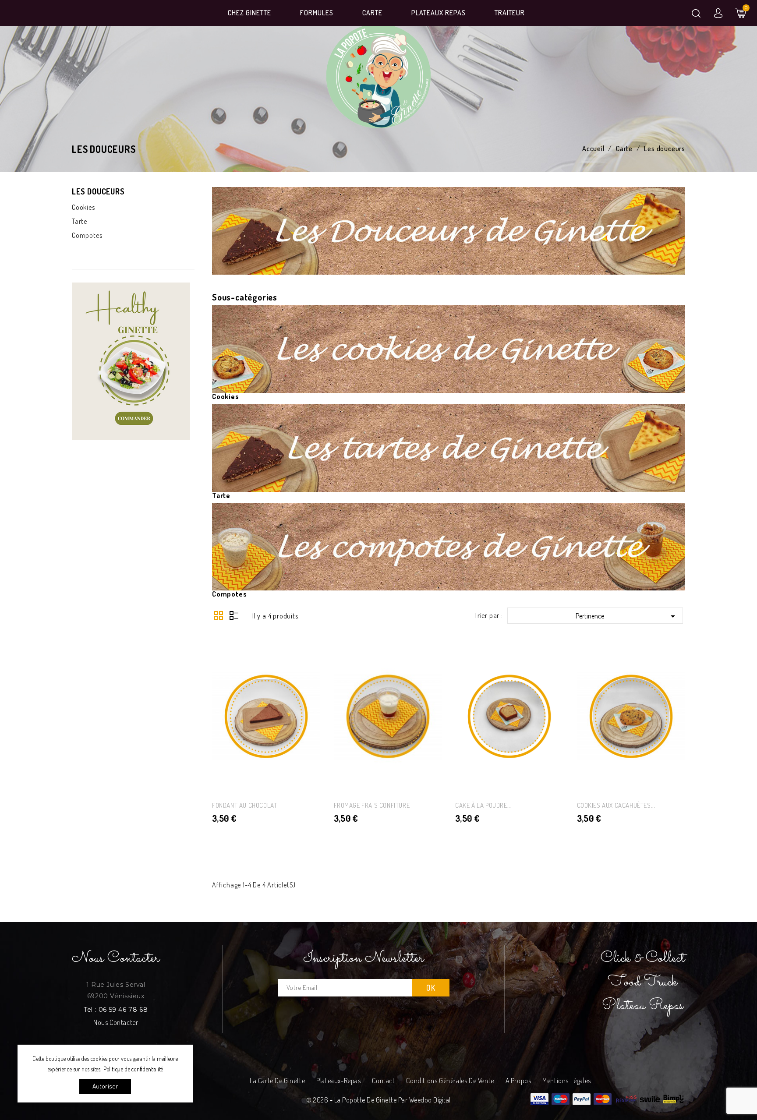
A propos (518, 1080)
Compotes (87, 235)
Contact (383, 1080)
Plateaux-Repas (338, 1080)
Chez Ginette (249, 12)
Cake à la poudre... (483, 805)
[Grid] (218, 615)
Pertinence (627, 616)
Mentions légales (566, 1080)
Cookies (83, 207)
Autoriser (105, 1086)
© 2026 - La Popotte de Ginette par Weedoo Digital (378, 1099)
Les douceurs (98, 191)
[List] (234, 615)
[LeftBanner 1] (133, 361)
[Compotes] (448, 545)
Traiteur (510, 12)
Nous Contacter (115, 1022)
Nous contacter (115, 958)
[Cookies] (448, 348)
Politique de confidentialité (133, 1069)
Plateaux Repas (438, 12)
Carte (372, 12)
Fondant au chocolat (244, 805)
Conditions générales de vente (450, 1080)
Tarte (79, 221)
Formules (316, 12)
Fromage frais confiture (372, 805)
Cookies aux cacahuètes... (616, 805)
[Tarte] (448, 446)
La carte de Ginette (277, 1080)
